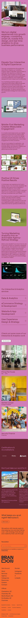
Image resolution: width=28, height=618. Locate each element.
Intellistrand (3, 607)
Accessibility (10, 616)
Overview (4, 600)
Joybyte (9, 607)
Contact (4, 585)
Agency (4, 576)
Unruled (9, 610)
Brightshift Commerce (5, 604)
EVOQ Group (13, 614)
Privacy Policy (4, 550)
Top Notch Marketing (16, 607)
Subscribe (25, 546)
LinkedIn (18, 578)
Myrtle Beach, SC (7, 596)
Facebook (18, 573)
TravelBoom (3, 610)
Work (3, 571)
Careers (4, 582)
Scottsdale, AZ (6, 598)
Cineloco (13, 604)
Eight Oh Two (19, 604)
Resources (5, 580)
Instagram (18, 571)
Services (6, 18)
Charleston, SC (6, 591)
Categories (5, 578)
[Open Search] (22, 3)
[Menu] (25, 3)
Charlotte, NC (6, 594)
